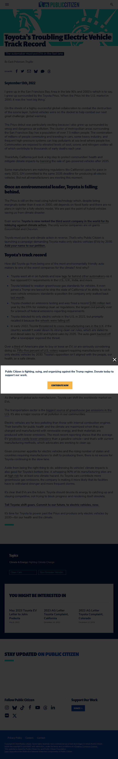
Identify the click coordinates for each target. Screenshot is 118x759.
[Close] (114, 359)
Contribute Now (60, 385)
